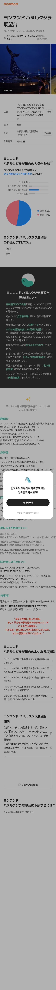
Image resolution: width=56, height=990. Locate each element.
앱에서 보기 (28, 502)
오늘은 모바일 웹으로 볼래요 (28, 512)
